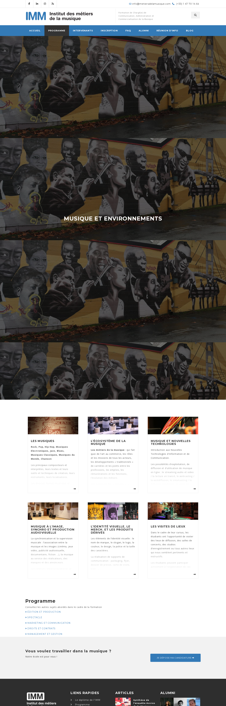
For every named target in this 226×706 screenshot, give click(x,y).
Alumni (144, 30)
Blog (189, 30)
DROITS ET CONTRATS (41, 628)
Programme (56, 30)
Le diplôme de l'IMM (87, 700)
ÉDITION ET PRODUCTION (44, 612)
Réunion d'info (167, 30)
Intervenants (83, 30)
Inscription (109, 30)
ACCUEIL (35, 30)
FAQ (128, 30)
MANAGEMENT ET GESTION (44, 634)
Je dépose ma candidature (174, 657)
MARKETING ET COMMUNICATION (49, 623)
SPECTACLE (34, 617)
